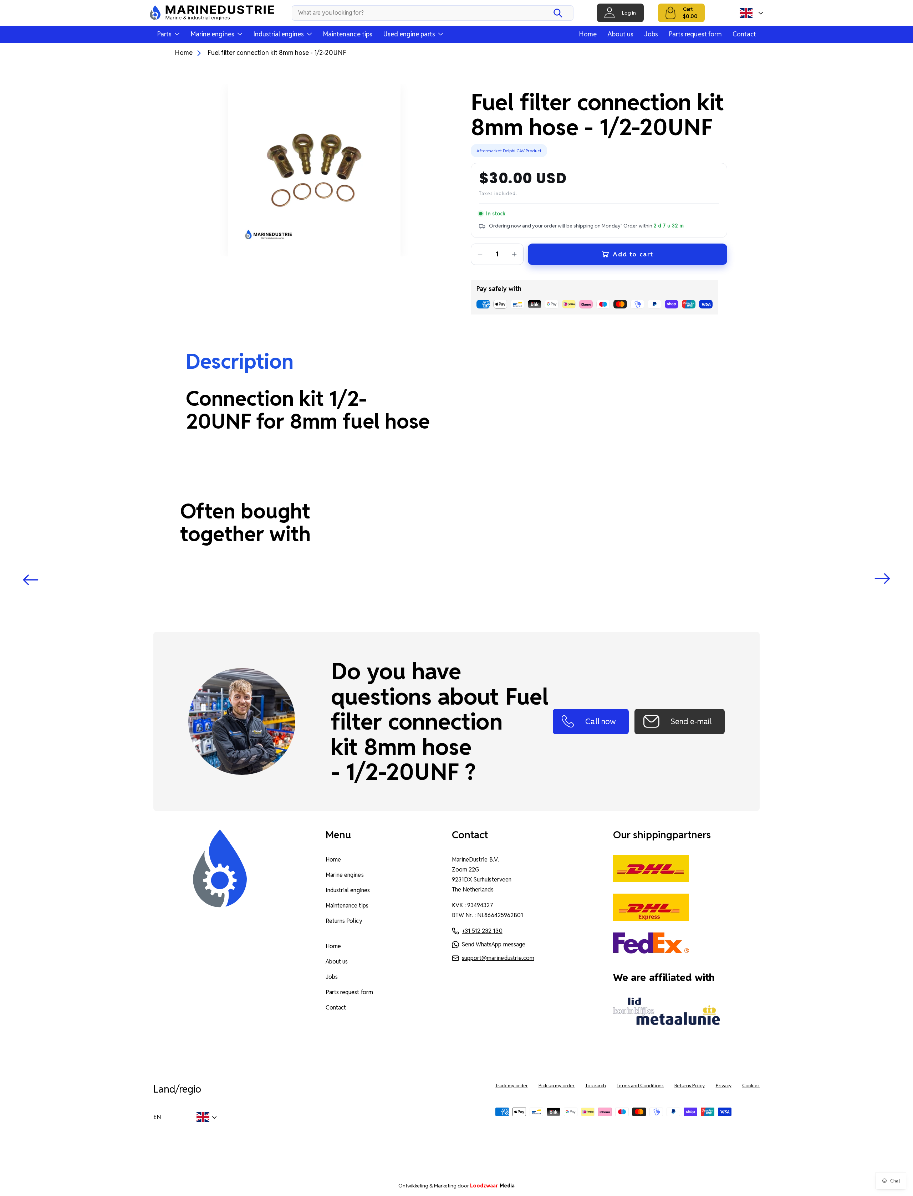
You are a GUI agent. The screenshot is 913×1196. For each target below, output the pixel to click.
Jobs (651, 34)
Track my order (511, 1086)
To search (595, 1086)
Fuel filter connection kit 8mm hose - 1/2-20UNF (277, 52)
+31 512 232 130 (482, 931)
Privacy (723, 1086)
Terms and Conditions (640, 1086)
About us (620, 34)
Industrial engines (348, 890)
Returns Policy (344, 921)
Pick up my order (557, 1086)
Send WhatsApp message (493, 944)
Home (588, 34)
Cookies (751, 1086)
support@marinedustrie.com (498, 958)
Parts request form (695, 34)
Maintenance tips (347, 34)
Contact (744, 34)
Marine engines (344, 875)
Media (492, 1185)
